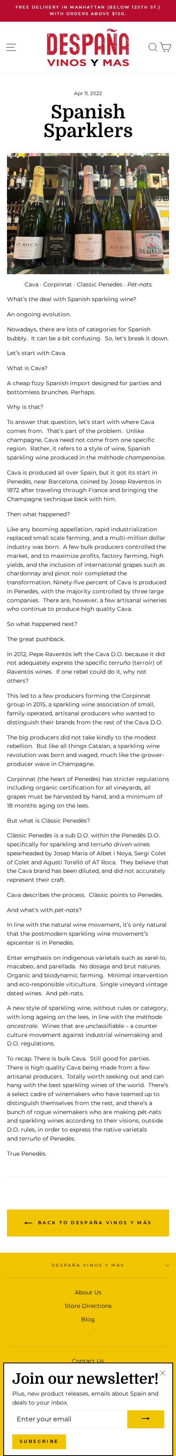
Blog (88, 1319)
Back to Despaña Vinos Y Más (94, 1222)
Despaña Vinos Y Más (88, 1265)
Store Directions (88, 1306)
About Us (88, 1292)
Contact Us (88, 1361)
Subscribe (39, 1441)
